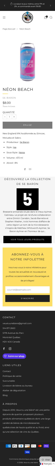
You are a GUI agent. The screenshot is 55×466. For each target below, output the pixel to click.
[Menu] (4, 17)
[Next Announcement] (50, 5)
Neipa (22, 152)
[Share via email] (30, 169)
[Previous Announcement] (4, 5)
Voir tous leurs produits (27, 239)
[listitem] (27, 5)
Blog (5, 395)
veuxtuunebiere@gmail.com (17, 323)
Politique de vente (12, 376)
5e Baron (9, 98)
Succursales (9, 381)
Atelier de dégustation (14, 390)
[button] (47, 464)
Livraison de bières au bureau (17, 385)
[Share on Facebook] (25, 169)
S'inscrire (27, 298)
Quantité (9, 112)
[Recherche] (50, 17)
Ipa (14, 147)
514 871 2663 (9, 328)
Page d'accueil (9, 29)
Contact (7, 371)
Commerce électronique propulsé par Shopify (27, 459)
